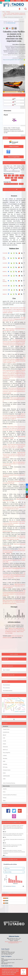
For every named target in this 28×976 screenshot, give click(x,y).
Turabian (20, 177)
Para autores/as (6, 687)
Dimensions (5, 746)
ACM (5, 175)
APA (13, 175)
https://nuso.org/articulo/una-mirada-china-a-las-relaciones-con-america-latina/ (14, 550)
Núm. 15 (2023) (6, 670)
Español (7, 1)
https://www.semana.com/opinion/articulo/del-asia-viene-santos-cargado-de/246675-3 (14, 586)
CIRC (4, 738)
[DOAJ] (19, 253)
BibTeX (21, 183)
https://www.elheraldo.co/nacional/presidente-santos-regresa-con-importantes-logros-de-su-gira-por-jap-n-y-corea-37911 (14, 446)
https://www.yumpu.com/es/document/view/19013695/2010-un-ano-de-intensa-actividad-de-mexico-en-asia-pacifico (14, 602)
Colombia (5, 253)
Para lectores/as (6, 684)
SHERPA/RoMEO (6, 775)
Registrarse (18, 1)
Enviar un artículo (14, 654)
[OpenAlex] (22, 253)
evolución (5, 285)
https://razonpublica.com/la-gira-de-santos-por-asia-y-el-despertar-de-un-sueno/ (14, 507)
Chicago (21, 175)
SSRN (4, 778)
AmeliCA (5, 788)
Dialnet (4, 743)
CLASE (4, 740)
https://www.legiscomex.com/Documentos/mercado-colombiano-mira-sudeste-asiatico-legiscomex (14, 523)
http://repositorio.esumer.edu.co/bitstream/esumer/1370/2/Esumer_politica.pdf (14, 319)
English (12, 1)
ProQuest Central (6, 770)
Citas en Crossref (13, 146)
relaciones (5, 290)
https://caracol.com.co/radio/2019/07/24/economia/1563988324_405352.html (14, 399)
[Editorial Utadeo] (14, 923)
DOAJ (4, 791)
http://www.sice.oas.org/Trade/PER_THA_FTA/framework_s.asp (14, 560)
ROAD (4, 773)
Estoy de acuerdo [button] (23, 972)
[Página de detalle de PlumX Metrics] (14, 120)
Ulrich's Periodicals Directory (9, 783)
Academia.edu (6, 732)
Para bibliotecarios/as (7, 690)
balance (5, 271)
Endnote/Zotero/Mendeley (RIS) (11, 183)
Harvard (7, 177)
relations (5, 267)
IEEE (12, 177)
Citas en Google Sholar (14, 156)
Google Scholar (6, 729)
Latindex (5, 755)
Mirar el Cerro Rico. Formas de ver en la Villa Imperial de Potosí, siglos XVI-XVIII (12, 845)
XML (15, 104)
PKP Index (5, 767)
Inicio (3, 11)
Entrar (24, 1)
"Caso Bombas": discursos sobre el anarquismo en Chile (13, 840)
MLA (15, 177)
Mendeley (5, 758)
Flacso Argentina (6, 752)
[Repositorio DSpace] (14, 253)
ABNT (17, 175)
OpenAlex (5, 764)
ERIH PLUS (5, 749)
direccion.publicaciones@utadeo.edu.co (13, 941)
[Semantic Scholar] (25, 253)
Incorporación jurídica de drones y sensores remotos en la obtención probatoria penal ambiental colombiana (14, 852)
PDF (15, 98)
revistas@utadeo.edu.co (13, 942)
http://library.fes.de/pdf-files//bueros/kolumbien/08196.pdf (14, 475)
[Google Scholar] (9, 253)
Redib (4, 800)
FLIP (15, 101)
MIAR (4, 761)
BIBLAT (4, 735)
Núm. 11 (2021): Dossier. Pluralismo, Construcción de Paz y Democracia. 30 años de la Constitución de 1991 (14, 14)
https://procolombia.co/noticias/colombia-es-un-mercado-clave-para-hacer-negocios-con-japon (14, 537)
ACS (9, 175)
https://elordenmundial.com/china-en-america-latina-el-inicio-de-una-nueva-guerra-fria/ (14, 463)
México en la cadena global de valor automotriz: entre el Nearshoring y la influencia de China (15, 630)
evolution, (5, 263)
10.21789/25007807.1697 (10, 22)
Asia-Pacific (4, 258)
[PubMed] (17, 253)
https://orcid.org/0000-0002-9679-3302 (13, 59)
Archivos (8, 11)
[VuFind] (12, 253)
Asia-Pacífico (5, 280)
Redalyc (4, 797)
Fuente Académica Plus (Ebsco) (9, 794)
